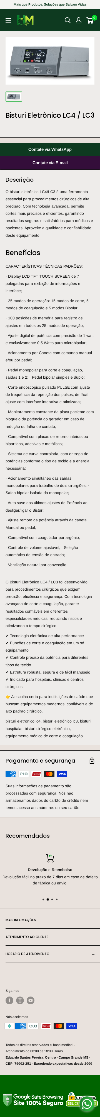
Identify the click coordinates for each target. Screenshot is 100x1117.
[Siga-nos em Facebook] (9, 1000)
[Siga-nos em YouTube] (30, 1000)
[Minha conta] (78, 20)
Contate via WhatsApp (50, 149)
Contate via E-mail (50, 162)
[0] (89, 20)
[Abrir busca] (68, 20)
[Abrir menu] (8, 20)
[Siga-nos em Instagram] (20, 1000)
